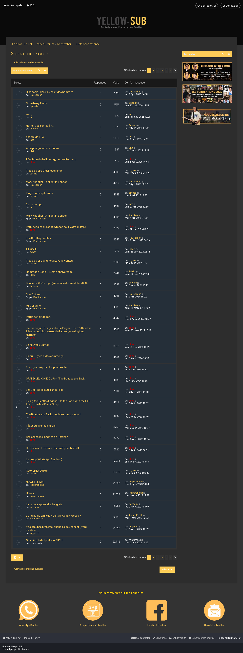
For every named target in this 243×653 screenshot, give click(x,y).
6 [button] (170, 70)
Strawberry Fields (36, 103)
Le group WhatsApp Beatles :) (44, 459)
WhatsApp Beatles (28, 625)
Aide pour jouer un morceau (43, 148)
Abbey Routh (36, 518)
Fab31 (33, 252)
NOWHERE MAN (35, 482)
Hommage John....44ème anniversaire (49, 272)
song (29, 114)
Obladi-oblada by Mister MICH (44, 540)
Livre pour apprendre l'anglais (44, 504)
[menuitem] (30, 5)
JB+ (32, 151)
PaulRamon (36, 95)
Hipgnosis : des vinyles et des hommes (49, 92)
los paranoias (37, 485)
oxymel (34, 173)
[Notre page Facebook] (156, 610)
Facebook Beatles (156, 625)
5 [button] (166, 70)
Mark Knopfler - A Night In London (46, 182)
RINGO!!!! (31, 249)
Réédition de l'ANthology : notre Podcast (51, 159)
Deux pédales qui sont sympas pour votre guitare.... (57, 227)
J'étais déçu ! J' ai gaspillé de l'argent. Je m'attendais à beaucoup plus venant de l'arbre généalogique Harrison (58, 331)
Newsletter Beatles (214, 625)
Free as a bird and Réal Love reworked (49, 260)
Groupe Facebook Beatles (93, 625)
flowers (34, 128)
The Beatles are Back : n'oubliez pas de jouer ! (53, 414)
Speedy (34, 106)
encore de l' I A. (35, 137)
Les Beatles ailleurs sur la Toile (44, 389)
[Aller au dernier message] (143, 91)
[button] (175, 70)
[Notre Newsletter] (214, 610)
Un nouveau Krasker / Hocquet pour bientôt (52, 448)
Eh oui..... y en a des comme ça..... (46, 356)
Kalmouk (34, 507)
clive (32, 162)
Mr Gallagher (34, 305)
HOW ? (30, 493)
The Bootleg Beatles (38, 238)
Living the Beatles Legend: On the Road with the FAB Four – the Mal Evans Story (58, 402)
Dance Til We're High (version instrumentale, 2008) (57, 283)
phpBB (18, 646)
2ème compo (34, 204)
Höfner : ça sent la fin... (40, 125)
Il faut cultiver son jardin (41, 425)
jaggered (34, 533)
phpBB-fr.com (21, 649)
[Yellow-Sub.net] (121, 22)
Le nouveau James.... (39, 344)
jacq (32, 117)
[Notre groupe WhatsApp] (28, 610)
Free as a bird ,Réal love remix (44, 170)
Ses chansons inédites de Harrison (47, 437)
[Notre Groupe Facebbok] (92, 610)
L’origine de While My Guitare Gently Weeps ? (53, 515)
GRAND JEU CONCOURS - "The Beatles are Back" (55, 378)
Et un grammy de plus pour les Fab (47, 367)
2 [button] (153, 70)
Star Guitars (33, 294)
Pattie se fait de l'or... (39, 316)
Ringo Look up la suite (39, 193)
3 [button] (157, 70)
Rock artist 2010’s (36, 470)
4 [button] (162, 70)
